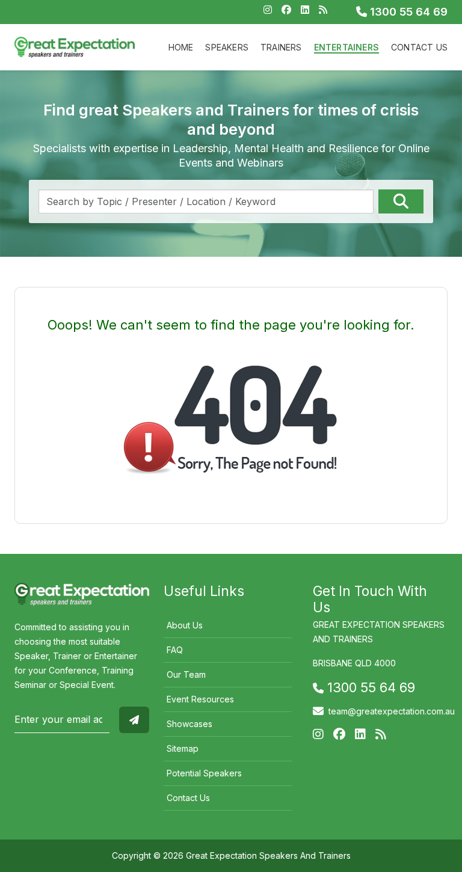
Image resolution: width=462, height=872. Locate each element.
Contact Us (419, 47)
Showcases (189, 724)
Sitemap (183, 748)
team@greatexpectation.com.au (391, 711)
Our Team (186, 674)
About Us (185, 625)
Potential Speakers (204, 773)
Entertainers (346, 47)
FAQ (175, 650)
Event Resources (200, 699)
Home (181, 47)
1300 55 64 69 (407, 11)
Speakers (226, 47)
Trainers (281, 47)
